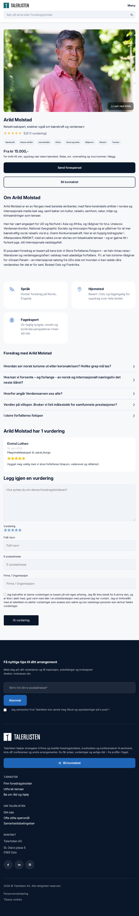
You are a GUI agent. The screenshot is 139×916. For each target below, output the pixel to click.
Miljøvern (89, 142)
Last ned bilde (122, 106)
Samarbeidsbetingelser (19, 823)
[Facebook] (8, 864)
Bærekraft (10, 142)
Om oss (9, 812)
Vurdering (9, 526)
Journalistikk (44, 142)
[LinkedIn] (19, 864)
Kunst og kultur (73, 142)
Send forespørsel (69, 167)
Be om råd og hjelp (16, 794)
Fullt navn (9, 537)
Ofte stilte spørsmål (17, 818)
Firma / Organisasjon (16, 575)
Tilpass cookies (13, 899)
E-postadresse (12, 556)
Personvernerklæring (16, 893)
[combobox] (69, 14)
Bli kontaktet (69, 182)
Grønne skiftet (26, 142)
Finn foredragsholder (18, 783)
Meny (131, 5)
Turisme (115, 142)
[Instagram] (29, 864)
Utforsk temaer (14, 789)
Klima (58, 142)
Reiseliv (103, 142)
